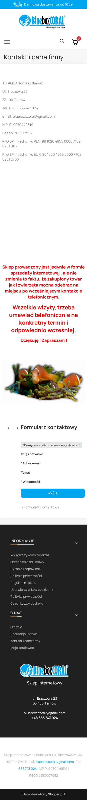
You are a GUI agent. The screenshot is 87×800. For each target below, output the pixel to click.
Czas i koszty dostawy (27, 603)
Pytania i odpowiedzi (25, 569)
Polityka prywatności (26, 575)
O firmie (16, 627)
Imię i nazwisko (32, 454)
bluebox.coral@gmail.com (54, 761)
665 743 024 (27, 768)
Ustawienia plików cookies (30, 589)
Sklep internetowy (41, 794)
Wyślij (53, 493)
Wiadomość (31, 481)
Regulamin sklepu (23, 582)
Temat (25, 472)
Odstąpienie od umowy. (27, 562)
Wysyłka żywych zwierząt (29, 555)
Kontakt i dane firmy (25, 641)
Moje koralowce (22, 647)
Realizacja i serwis (23, 634)
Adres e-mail (32, 463)
